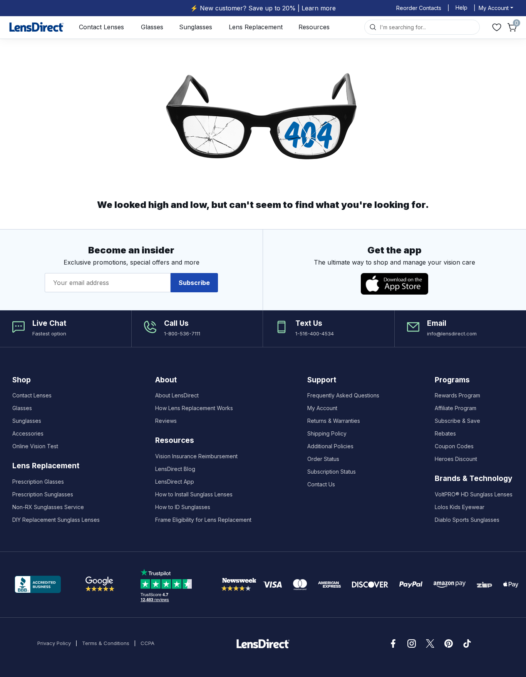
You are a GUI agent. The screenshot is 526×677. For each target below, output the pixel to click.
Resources (314, 27)
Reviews (166, 420)
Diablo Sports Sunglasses (467, 519)
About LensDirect (177, 395)
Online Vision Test (35, 446)
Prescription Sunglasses (42, 494)
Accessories (28, 433)
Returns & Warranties (333, 420)
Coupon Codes (454, 446)
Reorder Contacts (418, 8)
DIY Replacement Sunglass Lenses (56, 519)
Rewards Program (457, 395)
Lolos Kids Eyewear (459, 507)
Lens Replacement (256, 27)
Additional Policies (330, 446)
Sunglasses (195, 27)
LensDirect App (174, 481)
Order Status (323, 459)
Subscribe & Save (457, 420)
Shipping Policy (327, 433)
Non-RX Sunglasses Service (48, 507)
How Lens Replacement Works (194, 408)
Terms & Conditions (105, 643)
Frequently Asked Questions (343, 395)
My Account (322, 408)
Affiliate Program (455, 408)
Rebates (445, 433)
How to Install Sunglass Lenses (194, 494)
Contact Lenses (101, 27)
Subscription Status (331, 471)
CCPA (147, 643)
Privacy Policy (54, 643)
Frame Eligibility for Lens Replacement (203, 519)
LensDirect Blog (175, 469)
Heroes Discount (456, 459)
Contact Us (321, 484)
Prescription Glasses (38, 481)
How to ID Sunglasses (182, 507)
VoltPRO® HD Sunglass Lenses (474, 494)
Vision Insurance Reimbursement (196, 456)
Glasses (152, 27)
